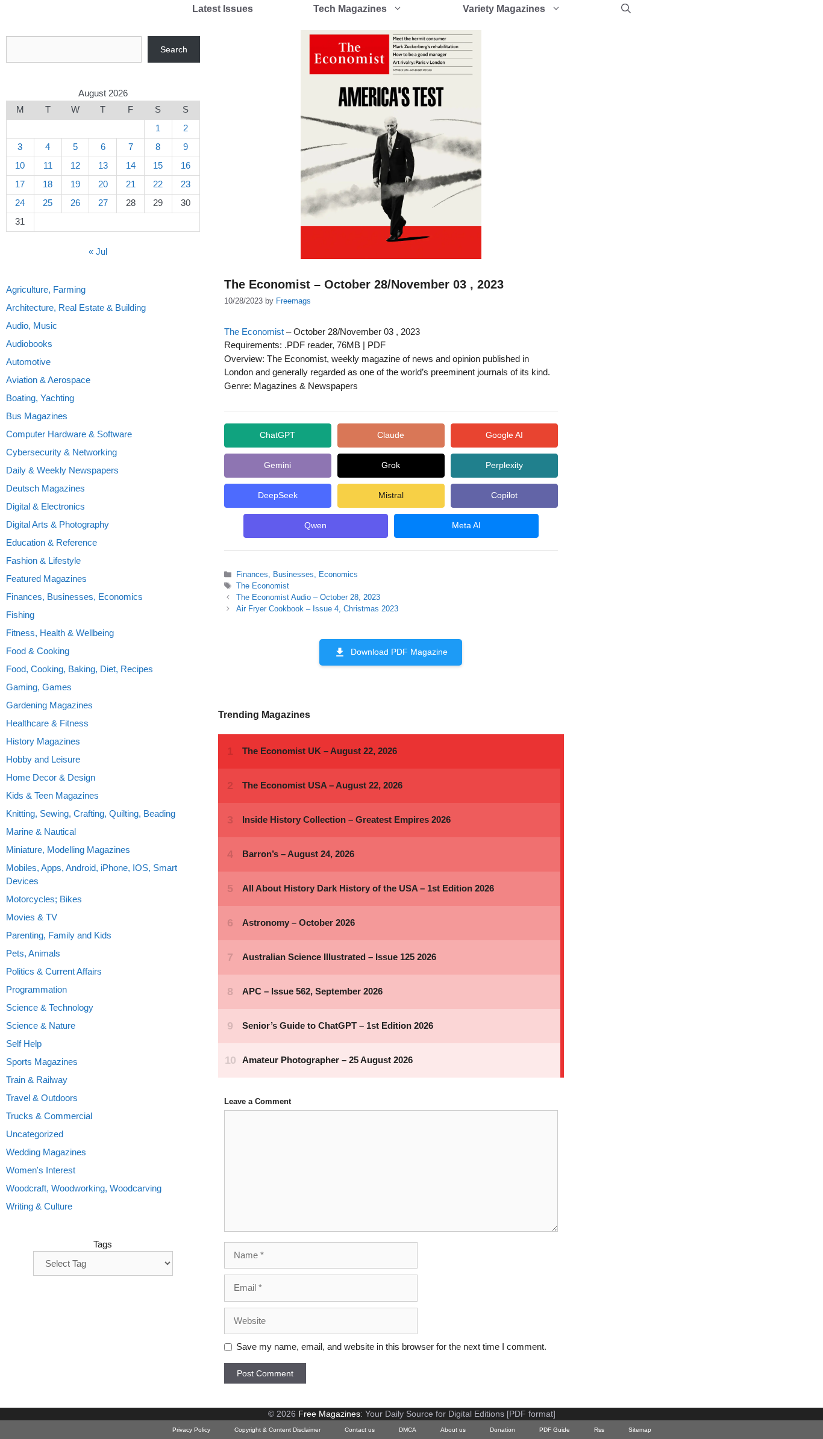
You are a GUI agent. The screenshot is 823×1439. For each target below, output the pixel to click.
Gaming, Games (39, 687)
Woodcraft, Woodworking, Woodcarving (83, 1189)
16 (185, 166)
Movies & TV (31, 918)
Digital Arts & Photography (57, 524)
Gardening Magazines (49, 705)
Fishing (20, 615)
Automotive (28, 362)
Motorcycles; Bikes (44, 899)
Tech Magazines (350, 9)
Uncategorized (34, 1134)
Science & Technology (49, 1008)
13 (103, 166)
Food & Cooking (37, 651)
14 (131, 166)
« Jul (98, 252)
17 (20, 184)
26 (75, 203)
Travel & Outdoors (42, 1098)
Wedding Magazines (46, 1152)
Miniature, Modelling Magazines (68, 849)
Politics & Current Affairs (54, 972)
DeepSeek (278, 495)
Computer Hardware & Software (69, 434)
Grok (390, 465)
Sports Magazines (42, 1062)
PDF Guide (554, 1429)
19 (75, 184)
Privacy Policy (191, 1429)
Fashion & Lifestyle (43, 560)
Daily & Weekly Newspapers (62, 470)
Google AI (504, 435)
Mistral (391, 495)
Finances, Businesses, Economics (297, 574)
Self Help (24, 1044)
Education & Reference (51, 542)
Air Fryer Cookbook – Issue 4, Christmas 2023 (317, 608)
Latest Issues (222, 9)
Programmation (36, 990)
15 (158, 166)
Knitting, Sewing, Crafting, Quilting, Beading (90, 813)
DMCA (407, 1429)
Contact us (360, 1429)
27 (103, 203)
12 (75, 166)
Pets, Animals (33, 954)
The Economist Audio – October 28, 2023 (308, 597)
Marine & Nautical (41, 831)
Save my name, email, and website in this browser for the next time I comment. (391, 1346)
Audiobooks (29, 344)
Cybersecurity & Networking (61, 452)
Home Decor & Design (50, 777)
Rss (599, 1429)
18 (47, 184)
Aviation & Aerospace (48, 380)
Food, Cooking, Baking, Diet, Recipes (79, 669)
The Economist (254, 331)
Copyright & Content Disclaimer (277, 1429)
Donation (502, 1429)
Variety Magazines (504, 9)
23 (185, 184)
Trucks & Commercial (49, 1116)
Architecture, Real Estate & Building (76, 307)
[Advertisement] (672, 217)
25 (47, 203)
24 (20, 203)
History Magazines (43, 741)
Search (173, 49)
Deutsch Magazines (45, 488)
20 (103, 184)
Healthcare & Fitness (47, 723)
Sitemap (639, 1429)
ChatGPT (277, 435)
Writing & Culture (39, 1207)
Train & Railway (36, 1080)
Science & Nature (40, 1026)
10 (20, 166)
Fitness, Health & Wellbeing (60, 633)
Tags (102, 1244)
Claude (390, 435)
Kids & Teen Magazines (52, 795)
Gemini (277, 465)
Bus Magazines (36, 416)
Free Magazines (329, 1414)
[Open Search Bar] (626, 9)
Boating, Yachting (40, 398)
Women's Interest (40, 1171)
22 (158, 184)
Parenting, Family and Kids (58, 936)
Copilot (504, 495)
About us (453, 1429)
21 (131, 184)
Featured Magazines (46, 578)
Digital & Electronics (45, 506)
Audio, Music (31, 325)
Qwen (315, 525)
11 (47, 166)
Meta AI (466, 525)
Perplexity (504, 465)
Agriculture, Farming (46, 289)
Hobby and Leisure (43, 759)
